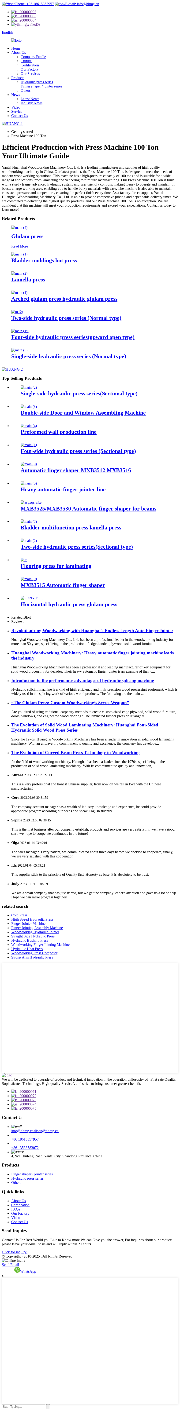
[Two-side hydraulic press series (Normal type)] (17, 312)
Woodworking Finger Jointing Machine (40, 945)
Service (16, 111)
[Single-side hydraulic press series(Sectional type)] (29, 387)
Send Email (10, 1265)
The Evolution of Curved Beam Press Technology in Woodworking (75, 752)
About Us (18, 53)
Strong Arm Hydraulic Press (32, 957)
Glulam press (27, 236)
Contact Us (19, 116)
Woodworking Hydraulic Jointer (35, 932)
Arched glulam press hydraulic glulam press (64, 299)
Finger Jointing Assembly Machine (37, 928)
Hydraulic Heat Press (27, 949)
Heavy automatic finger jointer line (63, 489)
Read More (19, 246)
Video (15, 107)
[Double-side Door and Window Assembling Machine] (29, 406)
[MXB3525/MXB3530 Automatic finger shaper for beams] (31, 502)
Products (17, 78)
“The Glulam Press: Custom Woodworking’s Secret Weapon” (70, 702)
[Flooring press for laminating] (24, 560)
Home (15, 48)
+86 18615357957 (25, 1139)
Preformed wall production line (59, 432)
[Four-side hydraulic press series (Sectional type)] (29, 445)
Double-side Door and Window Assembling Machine (83, 413)
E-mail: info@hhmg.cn (82, 4)
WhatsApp (28, 1271)
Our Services (30, 74)
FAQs (15, 1209)
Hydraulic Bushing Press (29, 940)
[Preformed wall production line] (29, 426)
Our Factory (30, 69)
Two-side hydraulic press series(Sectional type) (77, 547)
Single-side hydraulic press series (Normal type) (68, 356)
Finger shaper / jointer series (41, 86)
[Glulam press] (19, 228)
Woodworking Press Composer (34, 953)
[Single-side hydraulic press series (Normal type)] (19, 350)
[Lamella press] (19, 273)
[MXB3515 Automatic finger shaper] (29, 579)
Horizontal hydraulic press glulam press (69, 604)
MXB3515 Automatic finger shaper (63, 585)
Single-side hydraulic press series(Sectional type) (79, 393)
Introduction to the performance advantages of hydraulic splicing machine (82, 680)
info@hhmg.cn (22, 1131)
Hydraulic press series (37, 82)
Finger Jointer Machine (28, 924)
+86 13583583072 (25, 1148)
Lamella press (28, 280)
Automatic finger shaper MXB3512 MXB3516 (76, 470)
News (15, 95)
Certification (30, 65)
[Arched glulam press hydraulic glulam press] (19, 293)
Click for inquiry (14, 1252)
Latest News (30, 99)
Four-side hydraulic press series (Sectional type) (78, 451)
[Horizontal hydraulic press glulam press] (32, 598)
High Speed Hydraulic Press (32, 919)
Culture (26, 61)
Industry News (31, 103)
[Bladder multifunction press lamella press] (29, 521)
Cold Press (19, 915)
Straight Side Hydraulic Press (33, 936)
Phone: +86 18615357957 (34, 4)
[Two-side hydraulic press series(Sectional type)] (29, 541)
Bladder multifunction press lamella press (71, 528)
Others (25, 90)
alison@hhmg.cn (46, 1131)
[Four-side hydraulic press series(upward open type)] (20, 331)
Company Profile (33, 57)
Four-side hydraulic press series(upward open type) (73, 337)
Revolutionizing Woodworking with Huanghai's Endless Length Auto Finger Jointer (92, 630)
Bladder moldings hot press (44, 260)
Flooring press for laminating (56, 566)
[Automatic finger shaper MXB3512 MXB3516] (29, 464)
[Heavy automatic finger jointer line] (29, 483)
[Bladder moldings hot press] (19, 254)
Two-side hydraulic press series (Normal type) (66, 318)
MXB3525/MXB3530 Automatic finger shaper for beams (88, 509)
